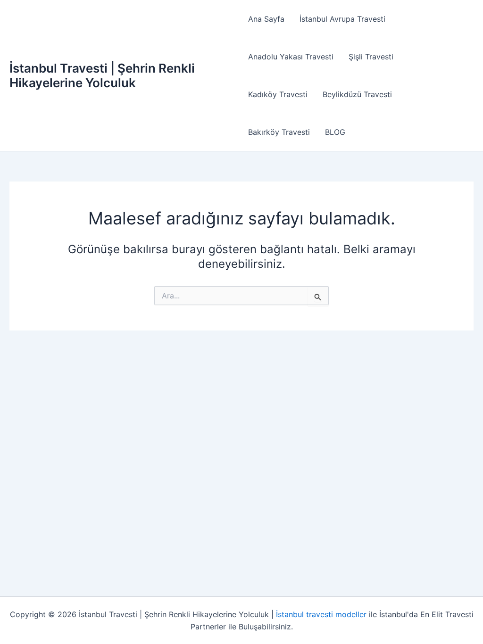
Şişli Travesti (371, 56)
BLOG (335, 132)
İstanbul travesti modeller (321, 614)
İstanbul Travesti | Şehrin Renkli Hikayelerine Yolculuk (102, 75)
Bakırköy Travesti (279, 132)
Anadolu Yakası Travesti (290, 56)
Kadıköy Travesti (278, 94)
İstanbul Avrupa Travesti (342, 19)
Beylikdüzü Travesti (357, 94)
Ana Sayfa (266, 19)
